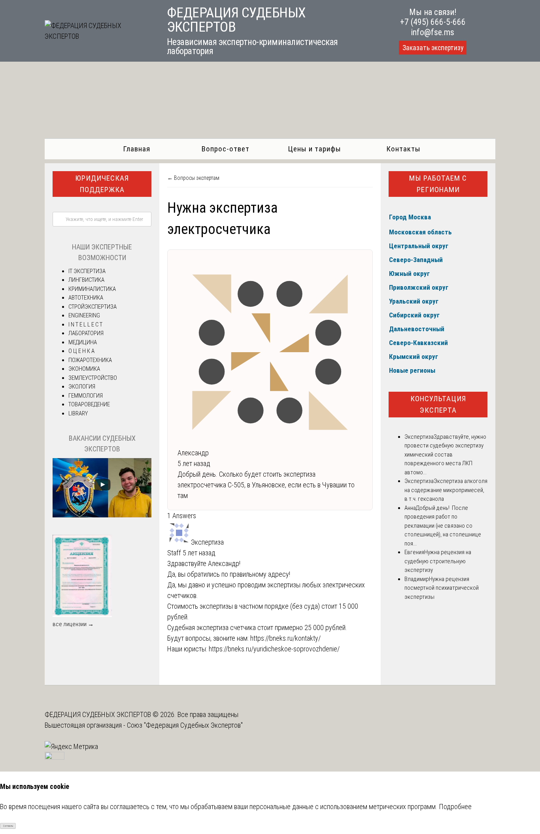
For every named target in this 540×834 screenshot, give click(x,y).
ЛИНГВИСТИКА (86, 279)
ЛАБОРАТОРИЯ (86, 333)
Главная (136, 148)
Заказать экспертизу (432, 48)
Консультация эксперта (438, 404)
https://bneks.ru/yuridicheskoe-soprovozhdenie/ (274, 649)
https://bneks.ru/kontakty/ (285, 638)
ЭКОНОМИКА (84, 368)
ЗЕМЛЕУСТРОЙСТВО (92, 377)
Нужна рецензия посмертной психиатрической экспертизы (441, 587)
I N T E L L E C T (85, 324)
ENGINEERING (84, 315)
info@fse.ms (432, 32)
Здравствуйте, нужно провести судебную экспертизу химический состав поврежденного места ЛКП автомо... (445, 454)
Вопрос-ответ (225, 148)
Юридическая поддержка (102, 184)
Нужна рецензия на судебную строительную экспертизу (437, 561)
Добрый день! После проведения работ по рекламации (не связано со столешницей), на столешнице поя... (442, 525)
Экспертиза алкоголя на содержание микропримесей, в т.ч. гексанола (445, 489)
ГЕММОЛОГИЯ (85, 395)
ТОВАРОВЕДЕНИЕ (89, 404)
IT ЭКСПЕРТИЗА (87, 271)
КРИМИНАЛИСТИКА (92, 288)
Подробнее (455, 806)
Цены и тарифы (314, 148)
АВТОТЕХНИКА (85, 297)
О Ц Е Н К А (81, 351)
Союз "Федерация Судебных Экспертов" (185, 725)
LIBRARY (78, 413)
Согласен (8, 826)
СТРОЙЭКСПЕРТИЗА (92, 306)
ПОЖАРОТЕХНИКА (90, 360)
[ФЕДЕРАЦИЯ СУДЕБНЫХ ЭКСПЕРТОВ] (97, 36)
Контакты (403, 148)
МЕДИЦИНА (82, 342)
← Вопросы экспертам (193, 178)
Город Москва (410, 217)
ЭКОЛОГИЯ (81, 386)
